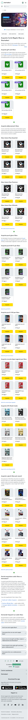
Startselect (15, 45)
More (25, 46)
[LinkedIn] (22, 709)
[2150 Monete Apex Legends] (20, 365)
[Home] (2, 10)
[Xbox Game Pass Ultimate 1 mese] (20, 211)
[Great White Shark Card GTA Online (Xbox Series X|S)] (7, 432)
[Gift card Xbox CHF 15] (20, 64)
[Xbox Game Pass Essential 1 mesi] (7, 144)
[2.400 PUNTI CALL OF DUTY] (20, 318)
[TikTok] (12, 709)
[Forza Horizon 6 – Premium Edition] (7, 512)
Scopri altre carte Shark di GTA (8, 469)
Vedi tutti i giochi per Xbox (7, 569)
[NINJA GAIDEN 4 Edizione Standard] (20, 552)
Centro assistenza (6, 675)
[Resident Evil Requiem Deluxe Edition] (7, 532)
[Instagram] (4, 709)
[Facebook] (8, 709)
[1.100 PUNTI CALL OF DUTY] (7, 318)
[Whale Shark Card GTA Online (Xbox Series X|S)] (20, 432)
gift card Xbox (7, 54)
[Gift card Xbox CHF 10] (7, 64)
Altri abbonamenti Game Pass (8, 228)
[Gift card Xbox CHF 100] (7, 104)
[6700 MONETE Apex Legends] (20, 385)
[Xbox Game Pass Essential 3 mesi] (20, 144)
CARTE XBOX (4, 33)
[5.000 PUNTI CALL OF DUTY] (7, 338)
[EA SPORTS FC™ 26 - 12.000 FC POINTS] (20, 272)
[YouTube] (15, 709)
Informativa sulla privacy (16, 716)
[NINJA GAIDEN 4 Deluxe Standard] (7, 552)
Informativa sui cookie (6, 718)
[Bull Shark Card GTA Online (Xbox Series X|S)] (20, 412)
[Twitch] (19, 709)
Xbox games (21, 33)
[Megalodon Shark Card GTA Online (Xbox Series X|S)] (7, 452)
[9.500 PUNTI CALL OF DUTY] (20, 338)
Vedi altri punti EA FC (6, 309)
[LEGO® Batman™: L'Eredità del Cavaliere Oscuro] (20, 492)
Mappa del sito (15, 718)
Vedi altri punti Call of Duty (7, 355)
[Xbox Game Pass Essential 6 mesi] (7, 164)
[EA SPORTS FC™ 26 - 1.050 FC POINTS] (7, 252)
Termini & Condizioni (5, 716)
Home (5, 10)
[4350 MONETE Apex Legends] (7, 385)
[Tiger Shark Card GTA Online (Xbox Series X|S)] (7, 412)
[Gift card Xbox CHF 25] (7, 84)
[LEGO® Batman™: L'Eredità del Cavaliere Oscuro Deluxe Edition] (7, 492)
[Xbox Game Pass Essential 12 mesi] (20, 164)
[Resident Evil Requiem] (20, 532)
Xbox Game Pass (12, 33)
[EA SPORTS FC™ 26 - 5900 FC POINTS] (7, 272)
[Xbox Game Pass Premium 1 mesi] (7, 188)
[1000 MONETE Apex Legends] (7, 365)
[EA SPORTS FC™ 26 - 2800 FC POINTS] (20, 252)
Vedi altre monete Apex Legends (8, 402)
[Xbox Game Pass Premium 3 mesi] (20, 188)
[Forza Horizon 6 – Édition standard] (20, 512)
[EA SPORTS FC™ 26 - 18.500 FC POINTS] (7, 292)
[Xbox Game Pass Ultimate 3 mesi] (7, 211)
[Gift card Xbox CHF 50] (20, 84)
